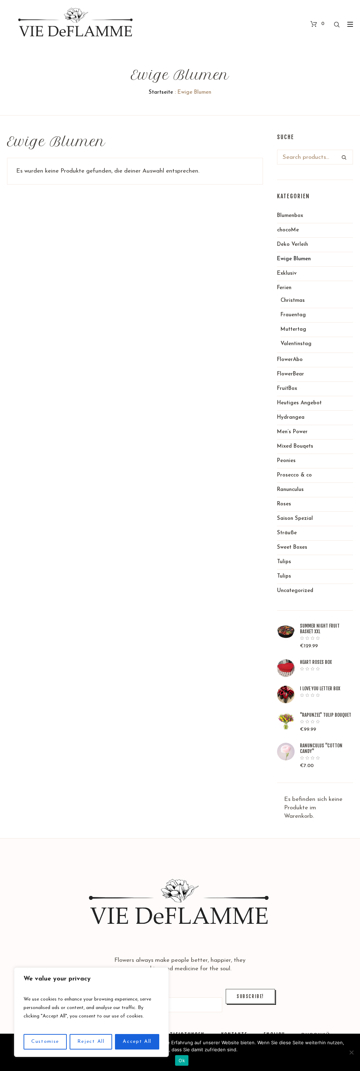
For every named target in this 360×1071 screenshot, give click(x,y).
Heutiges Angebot (299, 403)
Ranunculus (290, 489)
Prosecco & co (294, 475)
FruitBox (287, 388)
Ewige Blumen (294, 259)
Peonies (286, 460)
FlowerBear (290, 374)
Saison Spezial (295, 518)
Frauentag (293, 315)
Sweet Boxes (292, 547)
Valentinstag (296, 344)
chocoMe (288, 230)
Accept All (137, 1041)
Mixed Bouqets (295, 446)
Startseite (161, 92)
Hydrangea (290, 417)
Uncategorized (295, 590)
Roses (284, 504)
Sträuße (287, 533)
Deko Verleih (292, 244)
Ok (182, 1060)
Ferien (284, 288)
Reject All (91, 1041)
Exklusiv (287, 273)
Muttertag (293, 329)
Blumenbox (290, 215)
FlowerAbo (290, 359)
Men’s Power (292, 432)
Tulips (284, 562)
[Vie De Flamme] (180, 904)
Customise (45, 1041)
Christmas (293, 300)
